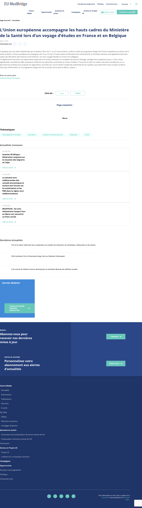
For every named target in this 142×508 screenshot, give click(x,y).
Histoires (5, 403)
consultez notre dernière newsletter (17, 308)
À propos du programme (86, 4)
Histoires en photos (9, 421)
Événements (6, 394)
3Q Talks (3, 412)
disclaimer (106, 497)
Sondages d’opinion (9, 425)
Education (32, 135)
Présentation (5, 443)
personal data (126, 498)
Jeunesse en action (58, 12)
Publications (6, 399)
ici (76, 67)
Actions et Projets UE (89, 12)
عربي (62, 93)
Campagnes (75, 12)
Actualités (16, 20)
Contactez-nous (111, 4)
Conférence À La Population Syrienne (15, 457)
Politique (100, 4)
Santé (87, 135)
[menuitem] (125, 4)
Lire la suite (7, 168)
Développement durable (11, 135)
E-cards (4, 408)
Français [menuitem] (125, 4)
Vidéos (4, 417)
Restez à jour (109, 12)
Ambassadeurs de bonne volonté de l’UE (16, 439)
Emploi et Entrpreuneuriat (53, 135)
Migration (73, 135)
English (78, 93)
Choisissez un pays (125, 12)
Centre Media (30, 12)
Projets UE (5, 452)
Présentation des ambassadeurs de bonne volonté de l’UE (23, 434)
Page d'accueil (5, 20)
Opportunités (46, 12)
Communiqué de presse (10, 78)
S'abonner (114, 336)
